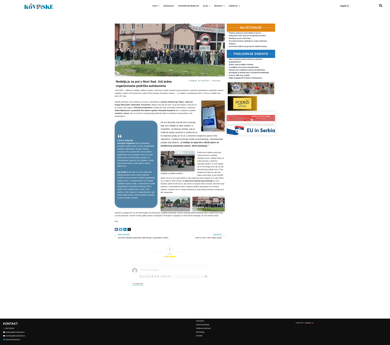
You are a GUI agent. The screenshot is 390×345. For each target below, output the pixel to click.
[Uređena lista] (152, 276)
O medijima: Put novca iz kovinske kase (244, 67)
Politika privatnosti (203, 328)
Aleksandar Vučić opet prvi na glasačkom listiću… (248, 35)
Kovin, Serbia (345, 6)
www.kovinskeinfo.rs (12, 339)
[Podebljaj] (141, 276)
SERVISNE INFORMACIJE (188, 6)
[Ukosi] (143, 276)
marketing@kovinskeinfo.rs (15, 336)
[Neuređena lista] (155, 276)
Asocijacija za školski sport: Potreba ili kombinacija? (249, 73)
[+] (169, 276)
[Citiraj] (158, 276)
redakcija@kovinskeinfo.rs (14, 332)
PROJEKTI (218, 6)
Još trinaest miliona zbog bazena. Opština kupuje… (248, 46)
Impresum (200, 321)
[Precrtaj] (149, 276)
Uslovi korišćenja (202, 324)
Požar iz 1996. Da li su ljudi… (239, 75)
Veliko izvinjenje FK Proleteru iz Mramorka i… (246, 78)
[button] (116, 229)
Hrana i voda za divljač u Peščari (241, 65)
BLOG (205, 6)
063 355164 (9, 328)
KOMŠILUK (233, 6)
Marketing (200, 332)
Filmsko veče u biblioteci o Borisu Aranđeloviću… (247, 70)
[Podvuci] (146, 276)
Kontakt (199, 336)
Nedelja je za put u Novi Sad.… (240, 38)
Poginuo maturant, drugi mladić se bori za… (246, 33)
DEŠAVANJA (169, 6)
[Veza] (163, 276)
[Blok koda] (161, 276)
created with (304, 323)
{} (166, 276)
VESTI (154, 6)
